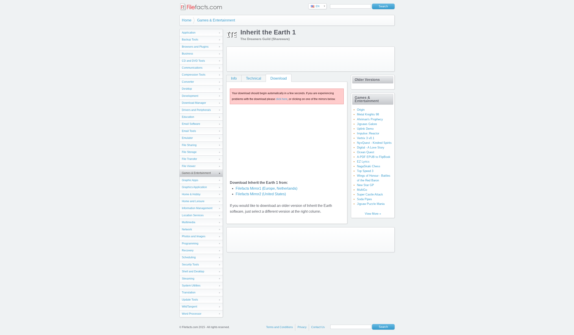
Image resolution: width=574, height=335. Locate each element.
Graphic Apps (190, 180)
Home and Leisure (193, 201)
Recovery (188, 250)
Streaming (188, 278)
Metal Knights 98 (368, 114)
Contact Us (318, 327)
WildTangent (189, 306)
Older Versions (367, 80)
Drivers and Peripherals (196, 110)
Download (278, 78)
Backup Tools (190, 39)
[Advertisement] (310, 59)
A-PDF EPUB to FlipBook (373, 157)
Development (190, 96)
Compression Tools (193, 74)
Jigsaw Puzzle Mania (371, 204)
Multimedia (188, 222)
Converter (188, 81)
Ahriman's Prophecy (370, 119)
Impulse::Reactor (368, 133)
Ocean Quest (365, 152)
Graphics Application (194, 187)
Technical (253, 78)
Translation (189, 292)
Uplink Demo (365, 128)
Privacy (302, 327)
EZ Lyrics (363, 161)
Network (187, 229)
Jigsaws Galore (367, 124)
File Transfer (189, 159)
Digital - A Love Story (370, 147)
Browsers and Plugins (195, 46)
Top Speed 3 (365, 171)
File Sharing (189, 145)
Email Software (191, 123)
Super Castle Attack (370, 194)
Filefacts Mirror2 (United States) (261, 194)
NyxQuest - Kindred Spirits (374, 142)
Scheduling (189, 257)
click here (281, 99)
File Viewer (189, 166)
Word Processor (191, 313)
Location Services (193, 215)
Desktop (187, 88)
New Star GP (365, 185)
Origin (361, 109)
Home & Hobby (191, 194)
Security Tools (190, 264)
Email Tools (189, 131)
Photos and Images (193, 236)
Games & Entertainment (216, 20)
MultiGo (362, 189)
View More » (373, 213)
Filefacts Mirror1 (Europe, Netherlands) (266, 188)
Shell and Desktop (193, 271)
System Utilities (191, 285)
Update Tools (190, 299)
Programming (190, 243)
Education (188, 117)
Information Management (197, 208)
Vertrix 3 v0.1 (365, 138)
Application (189, 32)
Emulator (187, 138)
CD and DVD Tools (193, 60)
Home (186, 20)
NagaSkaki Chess (368, 166)
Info (234, 78)
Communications (192, 67)
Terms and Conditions (279, 327)
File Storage (189, 152)
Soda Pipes (364, 199)
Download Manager (194, 102)
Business (187, 53)
